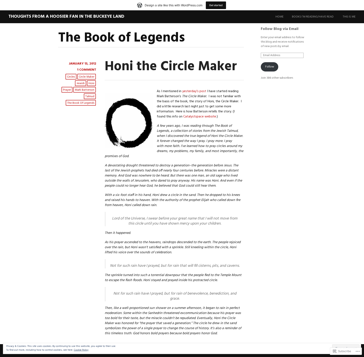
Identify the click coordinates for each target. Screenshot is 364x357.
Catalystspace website (199, 116)
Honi (91, 83)
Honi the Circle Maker (171, 67)
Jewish (80, 83)
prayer (67, 90)
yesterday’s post (194, 91)
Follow (269, 66)
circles (71, 76)
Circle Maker (86, 76)
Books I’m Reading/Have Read (313, 16)
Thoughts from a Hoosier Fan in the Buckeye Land (66, 16)
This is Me (349, 16)
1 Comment (86, 70)
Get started (216, 5)
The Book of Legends (80, 103)
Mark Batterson (84, 90)
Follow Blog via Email (279, 29)
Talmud (89, 96)
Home (280, 16)
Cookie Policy (81, 350)
